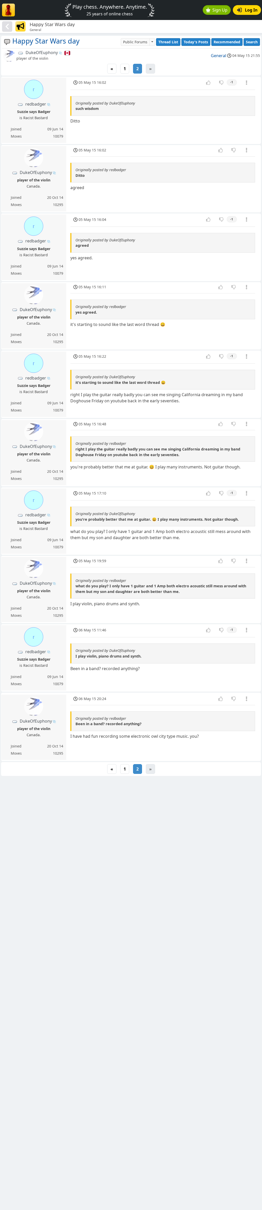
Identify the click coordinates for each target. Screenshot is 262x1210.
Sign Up (219, 10)
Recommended (227, 41)
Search (252, 41)
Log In (251, 10)
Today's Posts (196, 41)
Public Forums (135, 41)
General (218, 55)
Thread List (168, 41)
